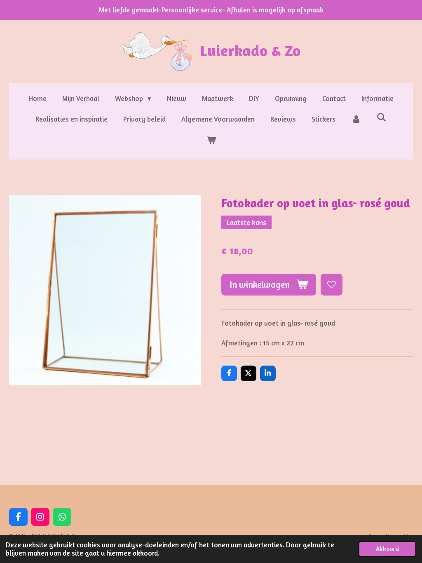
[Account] (356, 119)
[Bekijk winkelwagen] (211, 140)
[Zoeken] (381, 117)
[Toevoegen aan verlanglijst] (331, 285)
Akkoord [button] (387, 549)
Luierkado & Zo (250, 50)
